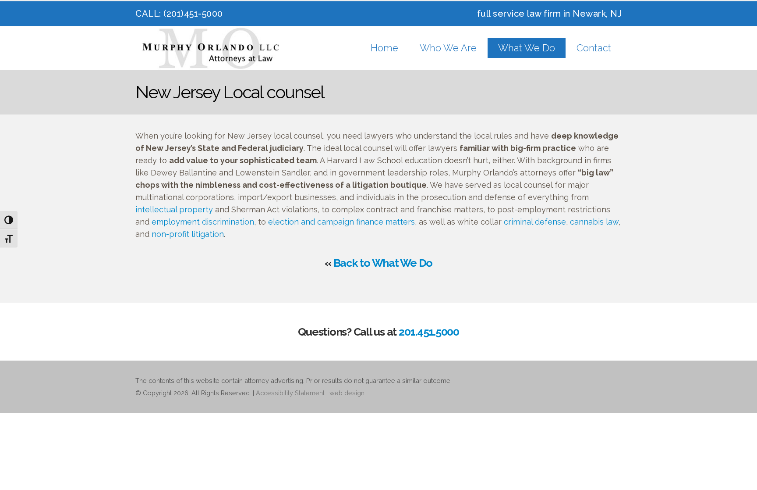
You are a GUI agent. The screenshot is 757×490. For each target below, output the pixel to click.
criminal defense (535, 221)
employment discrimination (203, 221)
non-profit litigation (188, 234)
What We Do (526, 48)
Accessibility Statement (290, 393)
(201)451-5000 (193, 13)
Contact (594, 48)
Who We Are (448, 48)
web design (346, 393)
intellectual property (174, 209)
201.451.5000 (429, 331)
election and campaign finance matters (341, 221)
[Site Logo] (212, 48)
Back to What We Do (383, 262)
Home (384, 48)
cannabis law (594, 221)
